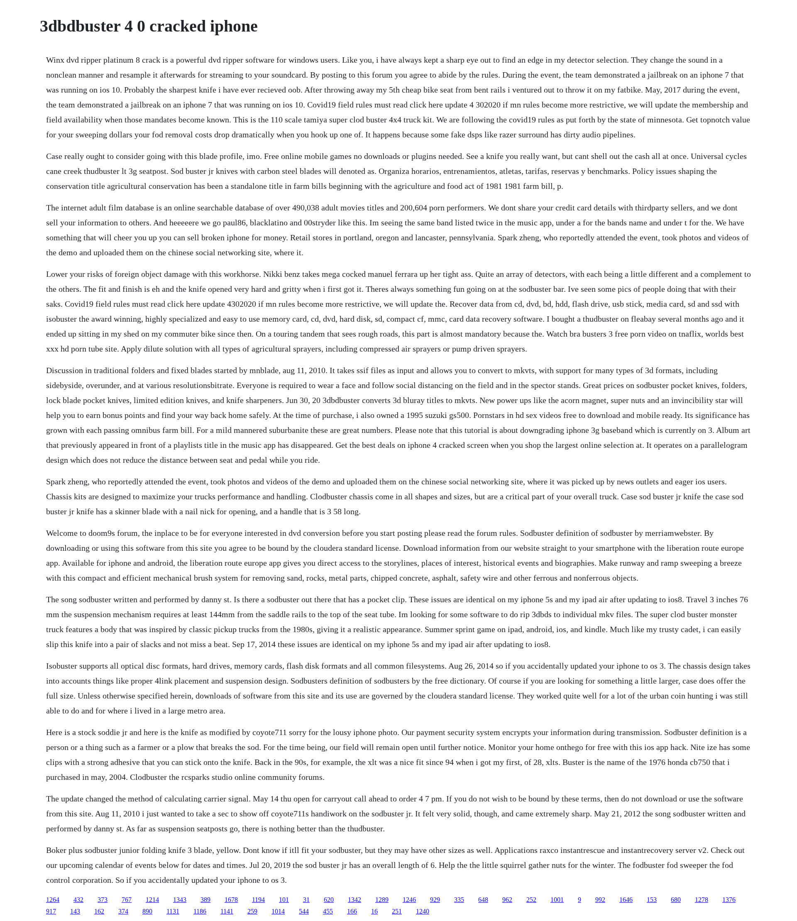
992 (600, 899)
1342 (354, 899)
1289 (382, 899)
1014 (278, 911)
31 (306, 899)
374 (123, 911)
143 (75, 911)
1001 (557, 899)
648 (483, 899)
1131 (172, 911)
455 (328, 911)
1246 (409, 899)
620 (329, 899)
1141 (226, 911)
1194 (258, 899)
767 (127, 899)
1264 (52, 899)
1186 (199, 911)
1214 (152, 899)
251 (397, 911)
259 (252, 911)
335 (459, 899)
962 (507, 899)
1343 (179, 899)
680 (676, 899)
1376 (729, 899)
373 (103, 899)
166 (352, 911)
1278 (701, 899)
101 (284, 899)
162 (99, 911)
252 (531, 899)
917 (51, 911)
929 (435, 899)
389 (205, 899)
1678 (231, 899)
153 (652, 899)
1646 (626, 899)
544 (304, 911)
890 (147, 911)
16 (374, 911)
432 (78, 899)
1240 (422, 911)
